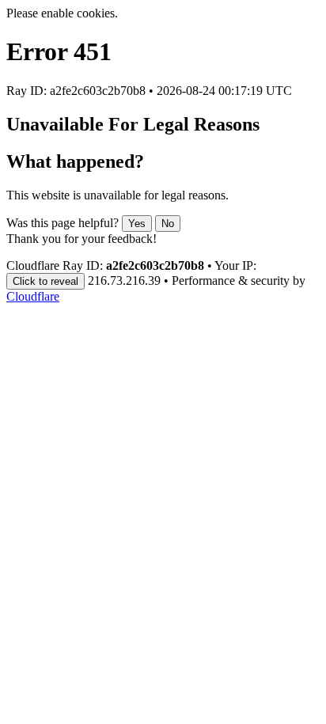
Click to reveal (45, 281)
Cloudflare (32, 296)
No (167, 223)
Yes (137, 223)
